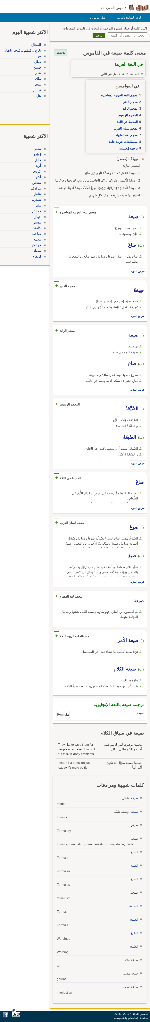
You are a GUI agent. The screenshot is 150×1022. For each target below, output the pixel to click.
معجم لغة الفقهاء (127, 135)
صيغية (134, 892)
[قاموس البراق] (138, 7)
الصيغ (134, 852)
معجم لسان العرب (126, 128)
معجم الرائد (130, 108)
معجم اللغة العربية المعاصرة (119, 95)
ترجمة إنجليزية (128, 148)
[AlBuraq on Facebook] (5, 1016)
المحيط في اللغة (127, 121)
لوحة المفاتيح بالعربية (129, 17)
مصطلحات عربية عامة (123, 141)
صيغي (134, 825)
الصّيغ (134, 933)
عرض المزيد (137, 271)
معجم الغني (130, 102)
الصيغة (133, 906)
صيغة (134, 798)
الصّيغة (133, 946)
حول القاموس (98, 17)
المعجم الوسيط (128, 115)
